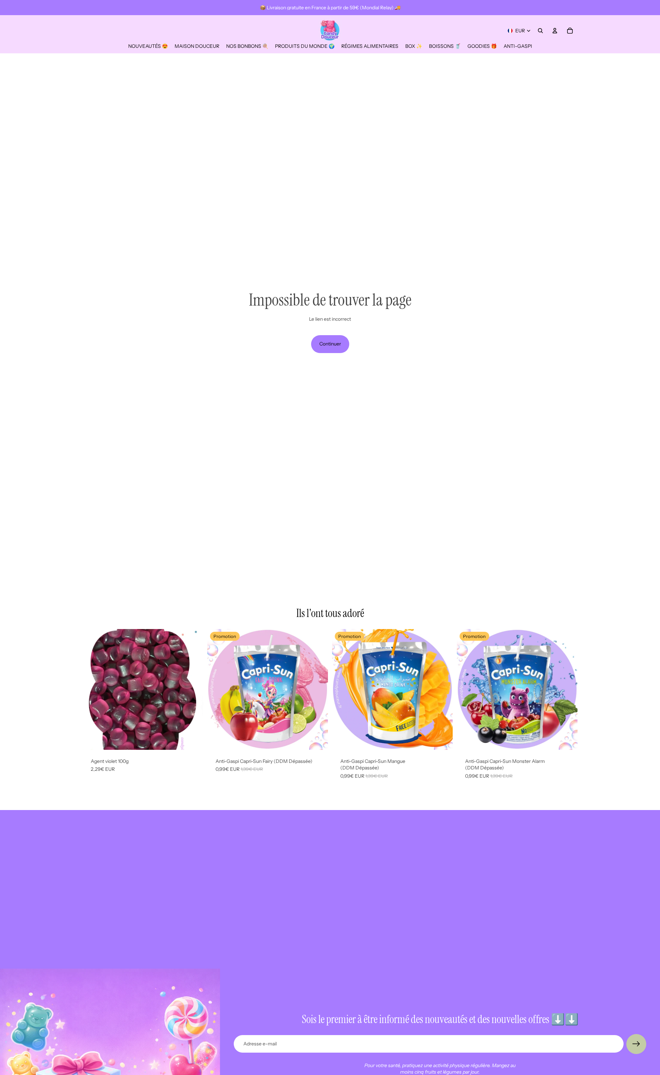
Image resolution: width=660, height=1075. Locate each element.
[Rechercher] (540, 30)
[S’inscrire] (636, 1044)
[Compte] (554, 30)
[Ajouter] (192, 739)
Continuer (330, 344)
